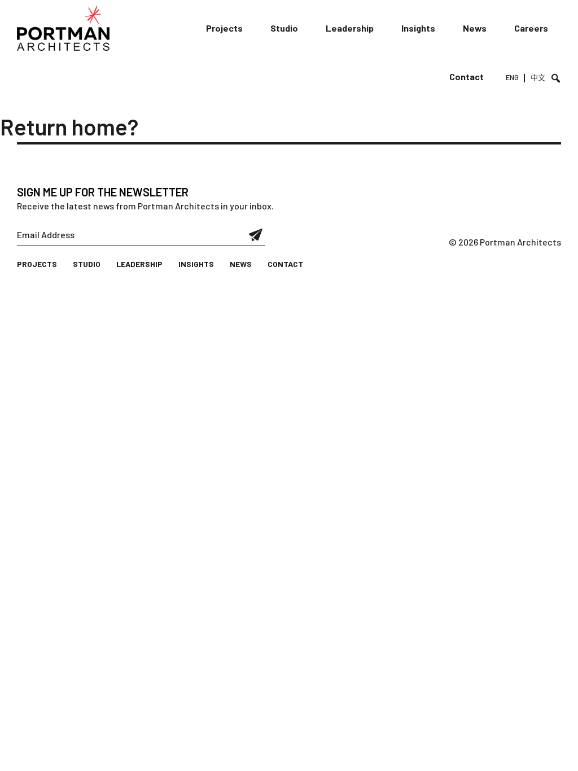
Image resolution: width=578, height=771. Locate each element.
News (475, 28)
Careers (531, 28)
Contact (466, 76)
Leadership (350, 28)
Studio (284, 28)
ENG (512, 77)
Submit (256, 235)
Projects (224, 28)
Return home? (69, 126)
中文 (538, 77)
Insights (418, 28)
